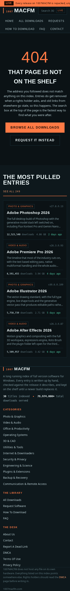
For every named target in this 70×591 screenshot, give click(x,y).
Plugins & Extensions (16, 471)
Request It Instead (35, 140)
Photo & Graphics (14, 416)
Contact (57, 29)
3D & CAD (9, 441)
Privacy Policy (11, 565)
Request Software (14, 506)
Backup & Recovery (15, 477)
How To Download (19, 29)
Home (9, 21)
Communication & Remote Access (25, 484)
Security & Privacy (14, 459)
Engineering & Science (17, 465)
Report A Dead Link (15, 546)
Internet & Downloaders (18, 453)
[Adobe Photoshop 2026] (35, 220)
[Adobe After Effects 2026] (35, 337)
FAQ (42, 29)
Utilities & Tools (13, 447)
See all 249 (11, 191)
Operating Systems (15, 435)
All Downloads (31, 21)
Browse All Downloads (35, 127)
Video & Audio (12, 422)
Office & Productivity (16, 428)
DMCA (7, 552)
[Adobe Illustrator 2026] (35, 298)
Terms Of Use (12, 559)
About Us (9, 534)
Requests (56, 21)
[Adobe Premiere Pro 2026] (35, 259)
